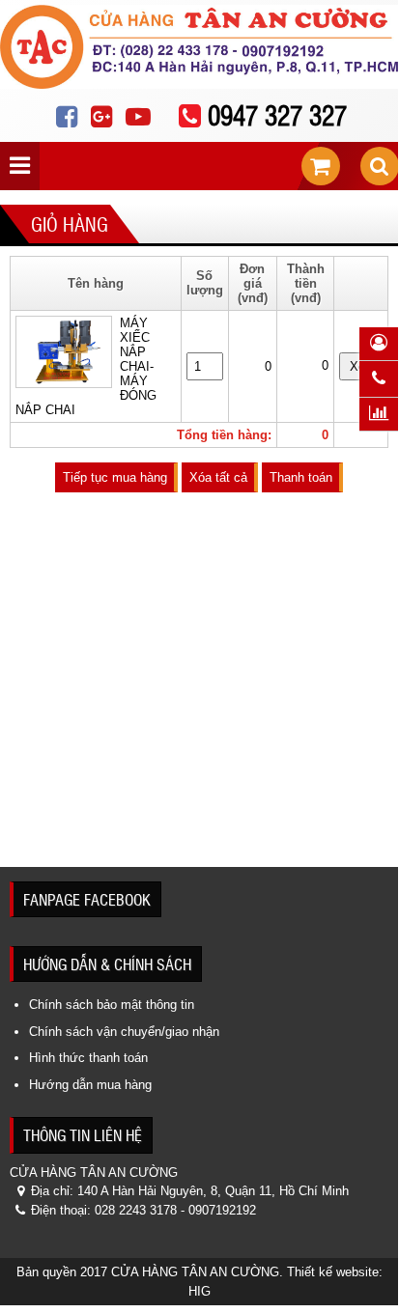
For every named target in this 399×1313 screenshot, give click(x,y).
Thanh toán (301, 477)
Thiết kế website (333, 1272)
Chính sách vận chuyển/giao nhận (124, 1031)
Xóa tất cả (218, 477)
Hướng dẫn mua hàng (90, 1084)
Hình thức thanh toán (88, 1057)
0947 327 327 (277, 114)
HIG (199, 1291)
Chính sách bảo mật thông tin (111, 1004)
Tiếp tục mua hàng (115, 477)
